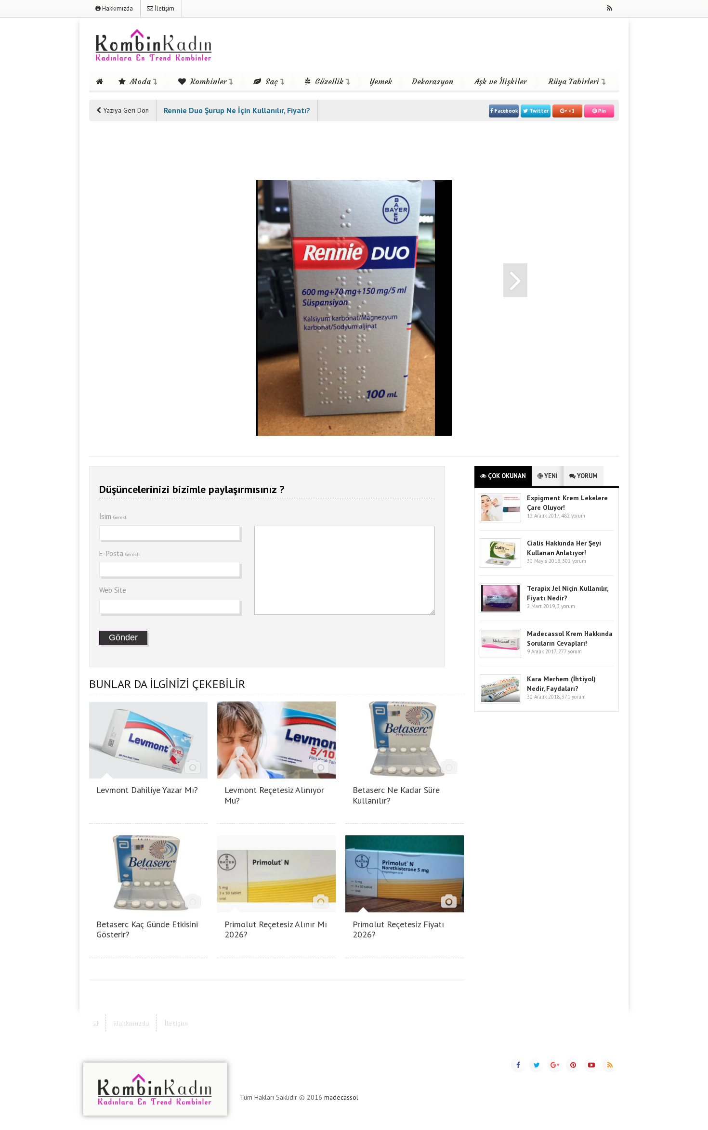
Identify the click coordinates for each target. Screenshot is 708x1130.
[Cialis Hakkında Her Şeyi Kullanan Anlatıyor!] (500, 565)
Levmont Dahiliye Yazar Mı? (147, 789)
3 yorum (566, 606)
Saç (270, 81)
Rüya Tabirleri (574, 81)
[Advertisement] (127, 275)
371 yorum (574, 696)
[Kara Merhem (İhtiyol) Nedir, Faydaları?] (500, 701)
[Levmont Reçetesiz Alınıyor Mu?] (276, 775)
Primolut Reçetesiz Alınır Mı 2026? (275, 929)
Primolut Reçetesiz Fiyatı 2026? (398, 929)
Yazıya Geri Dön (125, 110)
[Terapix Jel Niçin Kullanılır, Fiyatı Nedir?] (500, 611)
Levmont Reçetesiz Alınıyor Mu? (274, 795)
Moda (139, 81)
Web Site (112, 590)
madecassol (341, 1097)
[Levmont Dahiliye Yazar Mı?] (148, 775)
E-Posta (119, 553)
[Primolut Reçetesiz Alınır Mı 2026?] (276, 909)
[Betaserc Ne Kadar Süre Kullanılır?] (404, 775)
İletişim (163, 8)
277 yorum (570, 651)
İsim (113, 516)
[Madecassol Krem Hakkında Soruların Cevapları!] (500, 656)
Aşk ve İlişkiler (500, 81)
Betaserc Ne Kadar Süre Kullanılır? (396, 795)
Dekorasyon (432, 81)
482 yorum (573, 515)
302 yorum (574, 561)
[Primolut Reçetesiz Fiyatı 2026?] (404, 909)
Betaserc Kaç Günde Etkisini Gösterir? (147, 929)
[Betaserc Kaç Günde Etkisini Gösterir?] (148, 909)
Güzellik (328, 81)
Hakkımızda (117, 8)
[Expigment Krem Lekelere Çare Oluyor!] (500, 520)
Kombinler (207, 81)
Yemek (380, 81)
